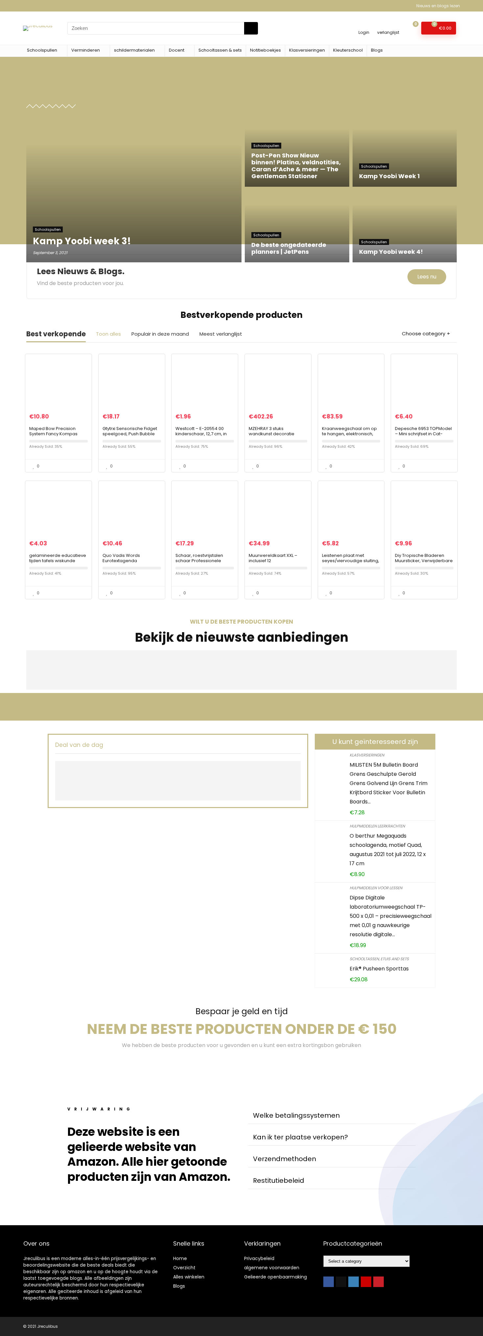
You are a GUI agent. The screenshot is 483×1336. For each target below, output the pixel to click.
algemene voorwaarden (271, 1267)
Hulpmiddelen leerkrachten (377, 826)
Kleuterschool (348, 50)
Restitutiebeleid (278, 1180)
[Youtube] (366, 1281)
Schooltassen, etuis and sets (379, 959)
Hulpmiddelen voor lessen (376, 888)
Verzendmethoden (284, 1158)
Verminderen (85, 50)
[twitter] (341, 1281)
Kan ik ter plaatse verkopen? (300, 1137)
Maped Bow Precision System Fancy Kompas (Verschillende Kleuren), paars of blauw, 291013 (55, 436)
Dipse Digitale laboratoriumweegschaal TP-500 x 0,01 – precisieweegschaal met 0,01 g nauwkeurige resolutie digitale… (390, 916)
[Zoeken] (251, 28)
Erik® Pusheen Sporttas (379, 968)
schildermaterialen (134, 50)
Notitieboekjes (265, 50)
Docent (176, 50)
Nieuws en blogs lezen (438, 6)
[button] (332, 1115)
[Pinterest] (378, 1281)
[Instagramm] (353, 1281)
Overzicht (184, 1267)
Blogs (377, 50)
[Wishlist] (388, 25)
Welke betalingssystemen (296, 1115)
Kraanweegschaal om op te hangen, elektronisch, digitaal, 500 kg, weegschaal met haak (349, 436)
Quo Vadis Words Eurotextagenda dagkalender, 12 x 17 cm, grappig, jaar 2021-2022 (128, 563)
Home (180, 1258)
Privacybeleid (259, 1258)
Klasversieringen (307, 50)
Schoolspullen (42, 50)
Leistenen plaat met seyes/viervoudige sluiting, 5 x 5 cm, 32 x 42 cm (350, 560)
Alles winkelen (188, 1277)
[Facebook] (328, 1281)
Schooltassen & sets (220, 50)
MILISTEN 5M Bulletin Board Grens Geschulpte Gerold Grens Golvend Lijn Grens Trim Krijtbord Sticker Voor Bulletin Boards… (388, 783)
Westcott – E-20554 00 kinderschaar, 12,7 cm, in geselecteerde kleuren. (201, 433)
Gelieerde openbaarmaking (275, 1277)
